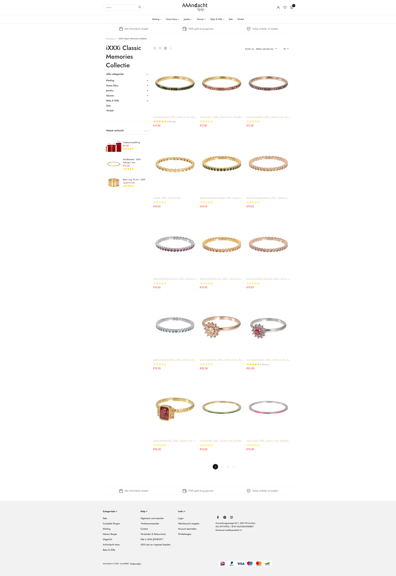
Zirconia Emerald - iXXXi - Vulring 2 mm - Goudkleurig (178, 117)
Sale (231, 19)
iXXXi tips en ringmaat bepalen (155, 544)
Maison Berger (110, 534)
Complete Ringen (111, 523)
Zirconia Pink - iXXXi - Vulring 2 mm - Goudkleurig (223, 117)
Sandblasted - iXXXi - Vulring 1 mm (132, 161)
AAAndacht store (111, 544)
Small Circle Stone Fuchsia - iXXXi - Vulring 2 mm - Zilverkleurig (182, 278)
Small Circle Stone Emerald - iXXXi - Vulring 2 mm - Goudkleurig (229, 197)
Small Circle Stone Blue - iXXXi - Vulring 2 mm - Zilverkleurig (180, 359)
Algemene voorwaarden (152, 518)
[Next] (234, 466)
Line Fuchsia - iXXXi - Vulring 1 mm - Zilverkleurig (268, 440)
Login (180, 518)
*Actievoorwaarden (149, 523)
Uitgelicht (107, 539)
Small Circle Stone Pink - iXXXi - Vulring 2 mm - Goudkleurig (227, 278)
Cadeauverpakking (131, 142)
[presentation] (145, 131)
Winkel (240, 19)
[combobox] (123, 7)
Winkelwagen (184, 534)
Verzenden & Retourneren (153, 534)
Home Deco (171, 19)
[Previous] (209, 466)
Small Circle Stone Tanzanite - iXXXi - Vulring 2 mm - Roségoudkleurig (278, 278)
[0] (291, 7)
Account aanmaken (187, 529)
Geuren (200, 19)
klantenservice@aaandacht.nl (229, 530)
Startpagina (111, 38)
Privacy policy (135, 563)
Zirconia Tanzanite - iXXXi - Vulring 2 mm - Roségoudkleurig (273, 117)
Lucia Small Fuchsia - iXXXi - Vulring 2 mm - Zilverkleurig (272, 359)
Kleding (155, 19)
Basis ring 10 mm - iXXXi (134, 179)
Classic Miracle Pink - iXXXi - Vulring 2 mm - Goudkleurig (179, 440)
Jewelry (187, 19)
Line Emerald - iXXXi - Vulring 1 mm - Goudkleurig (222, 440)
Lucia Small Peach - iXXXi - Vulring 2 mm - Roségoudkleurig (227, 359)
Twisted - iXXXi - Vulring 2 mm (167, 197)
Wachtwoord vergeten (188, 523)
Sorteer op (249, 48)
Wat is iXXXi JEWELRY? (151, 539)
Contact (144, 529)
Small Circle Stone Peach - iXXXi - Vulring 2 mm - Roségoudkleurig (276, 197)
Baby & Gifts (216, 19)
